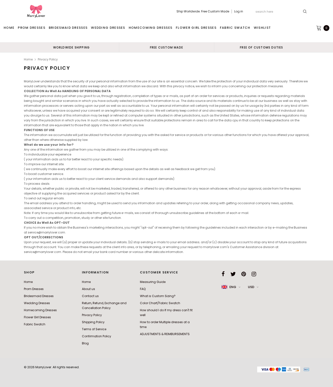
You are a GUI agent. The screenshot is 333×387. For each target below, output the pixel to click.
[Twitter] (233, 274)
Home (28, 59)
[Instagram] (254, 274)
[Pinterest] (243, 274)
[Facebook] (223, 274)
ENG (232, 287)
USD (251, 287)
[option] (71, 47)
